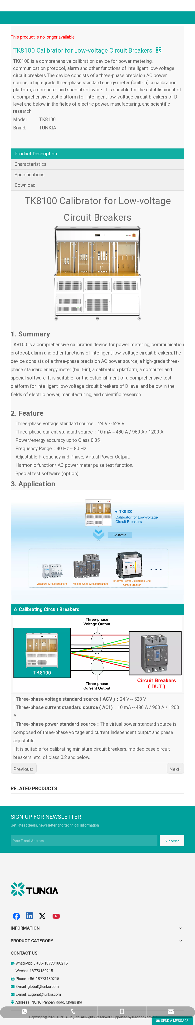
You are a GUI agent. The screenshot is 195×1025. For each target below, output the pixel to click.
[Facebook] (16, 916)
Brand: (19, 128)
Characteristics (30, 164)
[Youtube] (56, 916)
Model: (20, 119)
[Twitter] (43, 916)
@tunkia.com (48, 986)
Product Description (36, 154)
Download (25, 185)
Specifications (29, 174)
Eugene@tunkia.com (44, 994)
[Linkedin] (29, 916)
